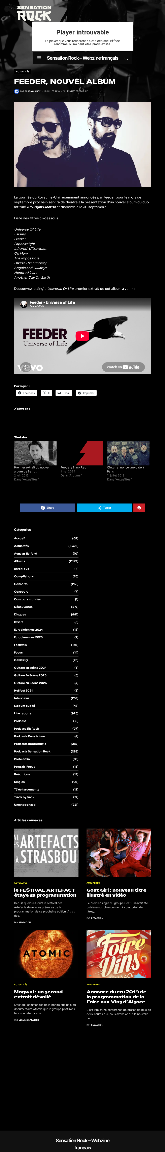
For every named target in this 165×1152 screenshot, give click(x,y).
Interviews (21, 698)
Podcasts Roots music (30, 744)
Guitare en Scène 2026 (30, 683)
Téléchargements (26, 789)
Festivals (20, 645)
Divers (18, 622)
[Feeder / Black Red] (82, 453)
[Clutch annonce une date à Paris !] (128, 453)
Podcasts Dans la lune (29, 736)
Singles (19, 782)
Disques (20, 614)
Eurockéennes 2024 (28, 629)
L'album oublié (24, 706)
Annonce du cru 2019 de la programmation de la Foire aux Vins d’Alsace (116, 997)
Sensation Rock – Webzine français (82, 58)
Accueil (19, 538)
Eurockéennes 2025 (28, 637)
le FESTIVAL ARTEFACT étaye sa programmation (45, 892)
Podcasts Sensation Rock (32, 751)
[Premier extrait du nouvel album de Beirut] (35, 453)
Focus (18, 652)
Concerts (21, 584)
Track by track (24, 797)
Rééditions (22, 774)
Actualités (22, 71)
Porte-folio (22, 759)
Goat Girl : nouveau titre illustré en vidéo (116, 892)
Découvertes (23, 607)
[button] (39, 58)
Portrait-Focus (24, 766)
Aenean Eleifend (25, 553)
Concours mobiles (27, 599)
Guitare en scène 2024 (30, 668)
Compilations (24, 576)
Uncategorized (25, 805)
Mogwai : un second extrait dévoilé (38, 994)
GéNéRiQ (21, 660)
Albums (19, 561)
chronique (21, 569)
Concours (21, 591)
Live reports (22, 713)
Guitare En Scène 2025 (30, 675)
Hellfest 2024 (23, 690)
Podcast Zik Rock (26, 728)
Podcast (20, 721)
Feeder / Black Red (74, 467)
